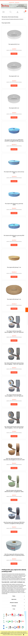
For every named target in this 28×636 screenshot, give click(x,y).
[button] (3, 12)
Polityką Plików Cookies (5, 633)
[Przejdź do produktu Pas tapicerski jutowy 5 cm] (14, 290)
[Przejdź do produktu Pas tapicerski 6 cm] (14, 98)
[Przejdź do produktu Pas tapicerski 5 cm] (14, 67)
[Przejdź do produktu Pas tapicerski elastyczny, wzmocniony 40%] (14, 162)
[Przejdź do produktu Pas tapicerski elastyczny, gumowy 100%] (14, 194)
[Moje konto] (17, 12)
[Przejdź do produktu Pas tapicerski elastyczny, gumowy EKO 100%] (14, 226)
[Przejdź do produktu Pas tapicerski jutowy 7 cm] (14, 258)
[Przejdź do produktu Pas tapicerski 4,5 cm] (14, 35)
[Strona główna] (14, 6)
